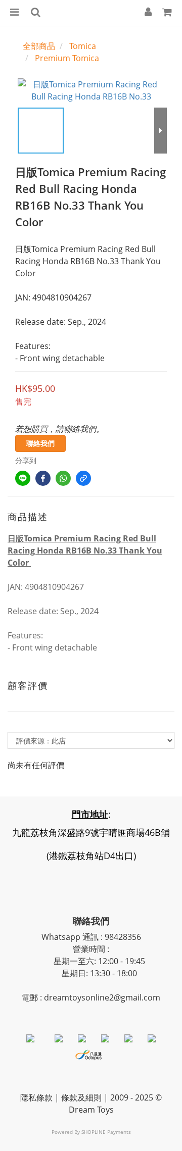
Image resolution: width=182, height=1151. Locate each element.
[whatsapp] (63, 478)
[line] (22, 478)
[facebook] (43, 478)
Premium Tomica (67, 58)
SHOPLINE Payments (106, 1131)
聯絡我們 (40, 443)
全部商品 (39, 46)
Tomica (82, 46)
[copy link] (83, 478)
